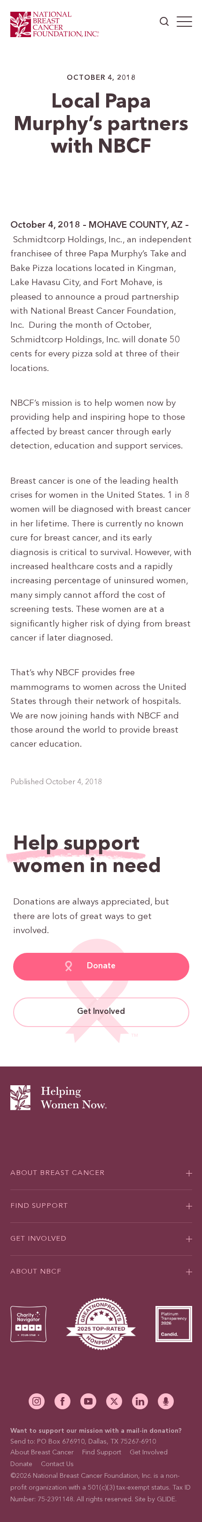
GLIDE (166, 1499)
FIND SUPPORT (39, 1206)
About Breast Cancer (42, 1452)
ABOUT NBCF (36, 1271)
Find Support (101, 1452)
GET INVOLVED (38, 1239)
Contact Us (57, 1464)
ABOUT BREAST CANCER (57, 1173)
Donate (101, 966)
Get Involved (101, 1012)
